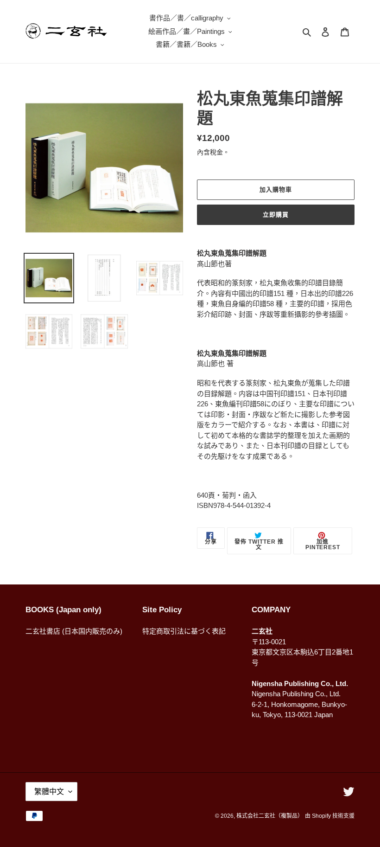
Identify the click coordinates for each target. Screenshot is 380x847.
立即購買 (276, 214)
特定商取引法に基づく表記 (184, 631)
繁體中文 (49, 792)
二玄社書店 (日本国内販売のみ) (73, 631)
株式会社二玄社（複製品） (269, 816)
